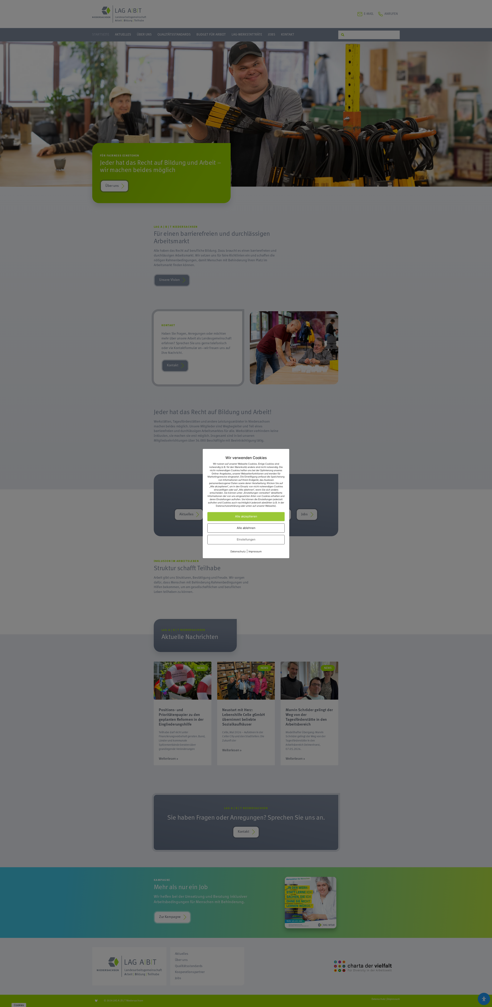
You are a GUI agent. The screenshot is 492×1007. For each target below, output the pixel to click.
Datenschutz (238, 551)
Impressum (255, 551)
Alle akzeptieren (246, 516)
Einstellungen (246, 539)
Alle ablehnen (246, 528)
